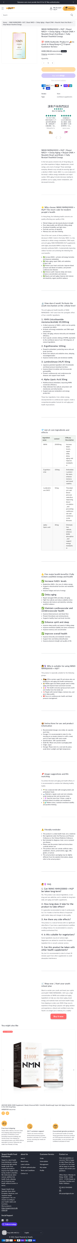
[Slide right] (73, 1070)
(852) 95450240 (67, 1187)
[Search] (71, 15)
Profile (42, 1170)
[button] (4, 8)
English (27, 1233)
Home (5, 22)
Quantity (44, 58)
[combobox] (38, 15)
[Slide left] (3, 1070)
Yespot (17, 1237)
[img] (58, 109)
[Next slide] (73, 2)
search (23, 1158)
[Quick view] (7, 1113)
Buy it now (58, 1016)
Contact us (24, 1173)
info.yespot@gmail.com (66, 1193)
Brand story (24, 1161)
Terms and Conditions (28, 1170)
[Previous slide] (4, 2)
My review (43, 1167)
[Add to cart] (3, 1113)
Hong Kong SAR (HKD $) (11, 1233)
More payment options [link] (58, 80)
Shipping (44, 54)
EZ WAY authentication (28, 1167)
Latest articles (25, 1164)
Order (42, 1158)
